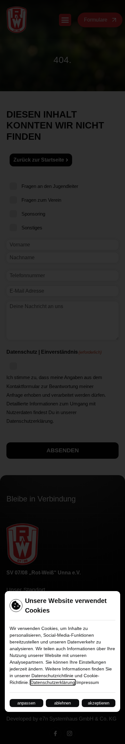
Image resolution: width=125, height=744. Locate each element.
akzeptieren (98, 703)
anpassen (26, 703)
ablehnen (62, 703)
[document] (62, 372)
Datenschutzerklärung (52, 682)
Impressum (87, 682)
